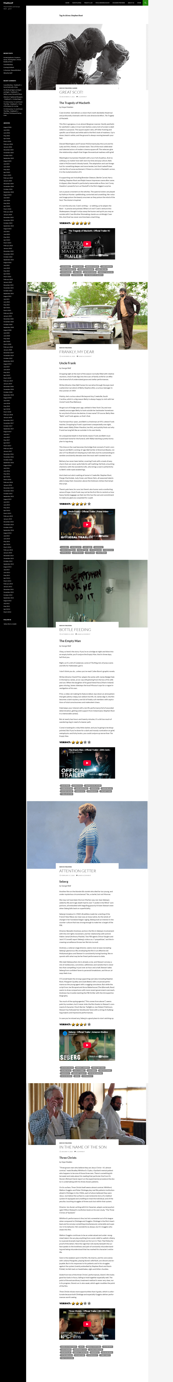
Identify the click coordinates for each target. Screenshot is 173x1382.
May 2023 (7, 237)
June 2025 (7, 167)
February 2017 (8, 448)
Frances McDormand (86, 269)
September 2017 (9, 429)
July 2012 (7, 603)
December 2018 (9, 386)
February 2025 (8, 178)
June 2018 (7, 403)
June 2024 (7, 200)
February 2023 (8, 245)
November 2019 (9, 355)
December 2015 (9, 488)
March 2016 (7, 479)
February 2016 (8, 482)
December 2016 (9, 454)
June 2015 (7, 505)
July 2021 (7, 299)
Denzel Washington (68, 269)
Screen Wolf (108, 550)
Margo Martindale (68, 550)
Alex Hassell (65, 266)
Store (139, 3)
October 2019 (8, 358)
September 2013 (9, 564)
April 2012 (7, 609)
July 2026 (7, 130)
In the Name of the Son (83, 1147)
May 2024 (7, 203)
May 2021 (7, 305)
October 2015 (8, 493)
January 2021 (8, 316)
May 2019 (7, 372)
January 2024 (8, 214)
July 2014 (7, 536)
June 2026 (7, 133)
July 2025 (7, 164)
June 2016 (7, 471)
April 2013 (7, 578)
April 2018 (7, 409)
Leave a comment (85, 356)
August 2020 (7, 330)
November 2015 (9, 491)
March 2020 (7, 344)
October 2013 (8, 561)
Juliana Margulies (95, 1349)
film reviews (107, 1346)
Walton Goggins (67, 1358)
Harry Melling (102, 269)
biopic (82, 1346)
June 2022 (7, 268)
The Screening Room (102, 3)
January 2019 (8, 384)
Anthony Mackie (67, 1067)
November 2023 (9, 220)
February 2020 (8, 347)
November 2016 (9, 457)
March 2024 (7, 209)
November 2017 (9, 423)
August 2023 (7, 229)
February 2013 (8, 584)
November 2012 (9, 592)
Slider (74, 88)
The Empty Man (106, 791)
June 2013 (7, 572)
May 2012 (7, 606)
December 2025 (9, 150)
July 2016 (7, 468)
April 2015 (7, 510)
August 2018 (7, 398)
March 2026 (7, 141)
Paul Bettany (82, 550)
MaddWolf (65, 275)
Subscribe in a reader (10, 624)
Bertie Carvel (78, 266)
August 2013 (7, 567)
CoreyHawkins (107, 266)
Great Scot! (71, 92)
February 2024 (8, 212)
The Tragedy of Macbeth (94, 275)
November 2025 (9, 152)
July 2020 (7, 333)
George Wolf (76, 547)
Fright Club (88, 3)
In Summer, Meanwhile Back (12, 70)
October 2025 (8, 155)
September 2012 (9, 598)
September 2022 (9, 260)
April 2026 (7, 138)
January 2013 (8, 586)
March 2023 (7, 243)
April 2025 (7, 172)
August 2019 (7, 364)
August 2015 (7, 499)
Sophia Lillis (65, 553)
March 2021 (7, 310)
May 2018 (7, 406)
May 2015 (7, 508)
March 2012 (7, 612)
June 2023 (7, 234)
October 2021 (8, 291)
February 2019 (8, 381)
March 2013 (7, 581)
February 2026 (8, 144)
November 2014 (9, 524)
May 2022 (7, 271)
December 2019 (9, 353)
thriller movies (66, 794)
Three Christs (105, 1355)
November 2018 (9, 389)
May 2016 (7, 474)
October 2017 (8, 426)
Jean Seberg (92, 1070)
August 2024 (7, 195)
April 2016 (7, 477)
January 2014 (8, 553)
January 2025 (8, 181)
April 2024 (7, 206)
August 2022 (7, 262)
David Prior (65, 785)
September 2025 (9, 158)
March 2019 (7, 378)
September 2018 (9, 395)
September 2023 (9, 226)
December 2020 (9, 319)
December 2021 (9, 285)
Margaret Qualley (79, 1073)
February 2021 (8, 313)
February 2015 (8, 516)
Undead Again (17, 99)
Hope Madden (66, 272)
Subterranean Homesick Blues (13, 94)
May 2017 (7, 440)
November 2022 (9, 254)
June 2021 (7, 302)
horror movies (66, 788)
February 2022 (8, 279)
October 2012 (8, 595)
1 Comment (82, 97)
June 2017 (7, 437)
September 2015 (9, 496)
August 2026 (7, 127)
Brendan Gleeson (92, 266)
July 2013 (7, 570)
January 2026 (8, 147)
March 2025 (7, 175)
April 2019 (7, 375)
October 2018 (8, 392)
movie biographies (95, 1073)
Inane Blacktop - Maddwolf (12, 85)
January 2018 (8, 417)
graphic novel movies (93, 785)
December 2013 (9, 555)
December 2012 (9, 589)
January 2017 (8, 451)
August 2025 (7, 161)
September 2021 (9, 293)
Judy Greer (87, 547)
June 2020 (7, 336)
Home (67, 3)
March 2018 (7, 412)
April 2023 (7, 240)
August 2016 (7, 465)
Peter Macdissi (96, 550)
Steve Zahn (90, 553)
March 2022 (7, 276)
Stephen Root (77, 275)
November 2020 (9, 322)
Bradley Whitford (93, 1346)
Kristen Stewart (105, 1070)
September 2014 (9, 530)
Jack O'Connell (79, 1070)
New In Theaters (65, 88)
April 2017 (7, 443)
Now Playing (76, 3)
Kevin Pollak (66, 1352)
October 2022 (8, 257)
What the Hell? (8, 73)
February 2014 (8, 550)
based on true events (68, 1346)
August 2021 (7, 296)
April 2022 (7, 274)
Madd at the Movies (106, 272)
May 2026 (7, 136)
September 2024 (9, 192)
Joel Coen (77, 272)
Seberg (77, 1076)
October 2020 (8, 324)
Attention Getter (77, 870)
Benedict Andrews (82, 1067)
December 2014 (9, 522)
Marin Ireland (107, 788)
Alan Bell (64, 547)
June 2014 (7, 539)
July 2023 (7, 231)
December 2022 (9, 251)
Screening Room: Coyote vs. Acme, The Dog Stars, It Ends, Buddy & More (12, 60)
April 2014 (7, 544)
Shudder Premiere (119, 3)
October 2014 (8, 527)
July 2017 (7, 434)
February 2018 (8, 415)
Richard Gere (79, 1355)
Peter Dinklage (66, 1355)
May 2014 (7, 541)
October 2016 (8, 460)
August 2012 (7, 601)
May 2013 (7, 575)
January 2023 (8, 248)
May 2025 (7, 169)
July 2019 (7, 367)
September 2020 (9, 327)
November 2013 (9, 558)
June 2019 (7, 369)
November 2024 (9, 186)
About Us (131, 3)
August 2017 (7, 431)
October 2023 (8, 223)
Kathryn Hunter (90, 272)
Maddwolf (8, 3)
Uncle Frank (101, 553)
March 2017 (7, 446)
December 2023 (9, 217)
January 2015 (8, 519)
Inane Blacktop (8, 64)
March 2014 (7, 547)
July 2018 (7, 400)
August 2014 (7, 533)
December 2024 (9, 183)
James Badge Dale (81, 788)
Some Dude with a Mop (11, 87)
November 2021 (9, 288)
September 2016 (9, 462)
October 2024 (8, 189)
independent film (80, 1349)
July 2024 (7, 198)
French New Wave (98, 1067)
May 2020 (7, 338)
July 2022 (7, 265)
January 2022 (8, 282)
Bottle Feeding (75, 629)
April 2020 (7, 341)
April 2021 (7, 307)
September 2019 (9, 361)
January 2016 (8, 485)
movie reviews (66, 1076)
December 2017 (9, 420)
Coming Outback (9, 67)
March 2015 (7, 513)
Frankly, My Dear (76, 351)
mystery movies (66, 791)
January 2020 (8, 350)
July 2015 (7, 502)
